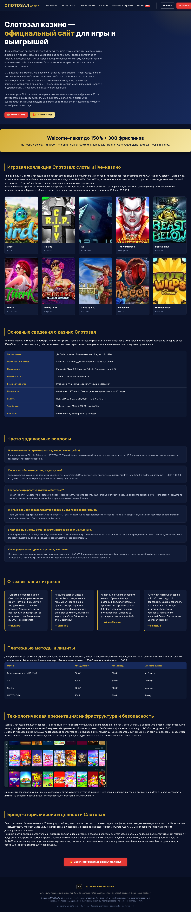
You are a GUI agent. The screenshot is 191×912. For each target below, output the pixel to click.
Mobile (143, 5)
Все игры (103, 5)
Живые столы (68, 5)
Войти (167, 5)
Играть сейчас (16, 114)
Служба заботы (87, 5)
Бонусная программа (122, 5)
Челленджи (51, 5)
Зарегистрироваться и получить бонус (96, 861)
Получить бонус (42, 114)
